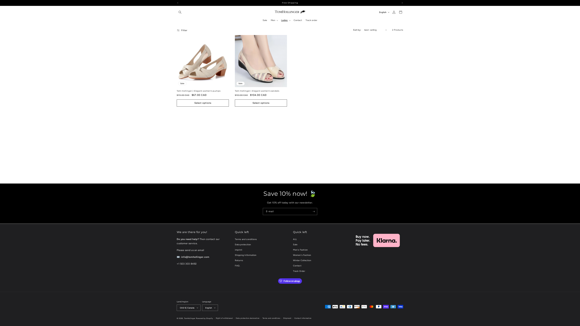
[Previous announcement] (177, 3)
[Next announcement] (402, 3)
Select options (202, 103)
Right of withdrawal (224, 318)
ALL (295, 239)
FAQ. (237, 265)
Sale (295, 244)
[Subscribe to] (313, 211)
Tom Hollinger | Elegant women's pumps (198, 91)
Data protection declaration (247, 318)
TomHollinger (189, 318)
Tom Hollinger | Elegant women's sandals (257, 91)
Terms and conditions (246, 239)
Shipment (287, 318)
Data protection (243, 244)
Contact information (302, 318)
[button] (180, 12)
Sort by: (357, 30)
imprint (238, 250)
